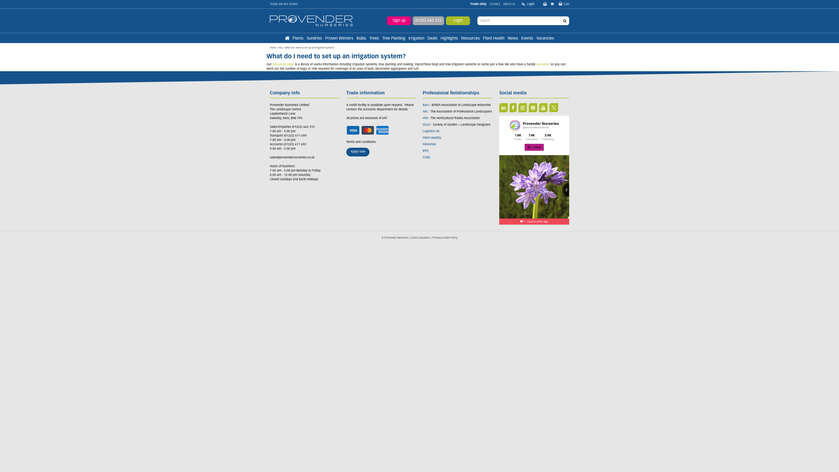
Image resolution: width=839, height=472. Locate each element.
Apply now (358, 151)
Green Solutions (420, 238)
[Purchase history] (552, 4)
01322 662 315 (428, 21)
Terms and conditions (361, 142)
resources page (283, 64)
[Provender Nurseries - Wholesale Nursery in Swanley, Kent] (311, 21)
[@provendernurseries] (515, 125)
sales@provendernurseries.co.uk (292, 157)
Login (458, 21)
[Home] (287, 38)
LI (503, 107)
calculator (543, 64)
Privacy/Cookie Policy (445, 238)
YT (543, 107)
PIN (533, 107)
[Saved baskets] (545, 4)
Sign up (399, 21)
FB (513, 107)
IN (522, 107)
